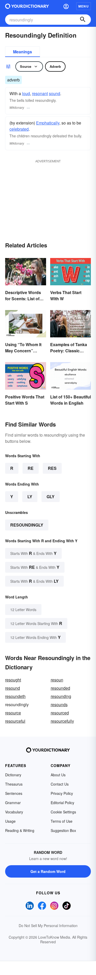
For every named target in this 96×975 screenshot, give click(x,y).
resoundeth (15, 696)
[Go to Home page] (27, 6)
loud (26, 93)
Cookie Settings (63, 811)
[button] (66, 6)
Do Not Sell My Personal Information (48, 925)
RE (31, 468)
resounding (61, 696)
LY (29, 496)
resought (13, 680)
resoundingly (26, 525)
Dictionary (13, 774)
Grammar (13, 802)
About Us (58, 774)
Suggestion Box (63, 830)
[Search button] (82, 19)
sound (54, 93)
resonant (40, 93)
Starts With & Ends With (33, 553)
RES (52, 468)
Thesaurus (14, 784)
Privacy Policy (62, 793)
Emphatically (47, 123)
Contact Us (60, 784)
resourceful (15, 721)
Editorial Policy (62, 802)
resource (13, 713)
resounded (60, 688)
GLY (51, 496)
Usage (10, 821)
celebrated (19, 129)
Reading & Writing (19, 830)
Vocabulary (14, 811)
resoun (57, 680)
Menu (83, 6)
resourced (60, 713)
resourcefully (62, 721)
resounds (59, 704)
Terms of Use (61, 821)
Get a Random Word (48, 871)
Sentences (13, 793)
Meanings (22, 52)
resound (12, 688)
